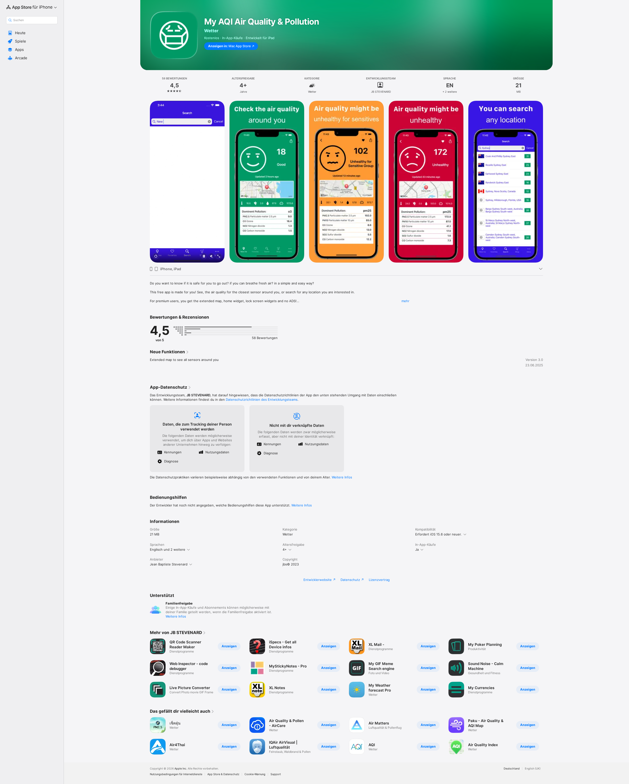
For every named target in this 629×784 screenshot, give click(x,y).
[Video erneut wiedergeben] (156, 256)
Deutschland (512, 768)
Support (276, 774)
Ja (417, 549)
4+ (285, 549)
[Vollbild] (219, 256)
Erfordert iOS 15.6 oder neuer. (438, 534)
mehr (405, 301)
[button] (31, 33)
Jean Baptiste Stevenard (168, 564)
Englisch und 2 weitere (167, 549)
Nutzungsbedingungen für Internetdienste (176, 774)
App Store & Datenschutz (223, 774)
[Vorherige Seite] (145, 182)
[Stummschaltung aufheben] (211, 256)
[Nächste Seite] (547, 182)
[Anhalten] (204, 256)
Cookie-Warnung (254, 774)
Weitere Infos (342, 477)
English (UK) (533, 768)
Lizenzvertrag (379, 580)
